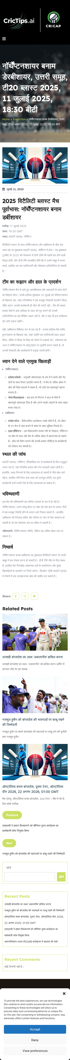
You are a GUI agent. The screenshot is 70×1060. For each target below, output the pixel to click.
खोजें (8, 867)
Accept (35, 1029)
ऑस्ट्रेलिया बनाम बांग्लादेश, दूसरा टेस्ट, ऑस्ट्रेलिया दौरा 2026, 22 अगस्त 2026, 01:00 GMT (32, 789)
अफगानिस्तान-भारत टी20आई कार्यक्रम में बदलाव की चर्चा (31, 941)
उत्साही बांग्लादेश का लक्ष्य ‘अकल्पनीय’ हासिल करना (32, 657)
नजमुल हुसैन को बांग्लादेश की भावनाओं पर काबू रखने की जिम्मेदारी (33, 722)
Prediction (19, 119)
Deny (35, 1040)
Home (6, 119)
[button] (64, 993)
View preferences (35, 1051)
